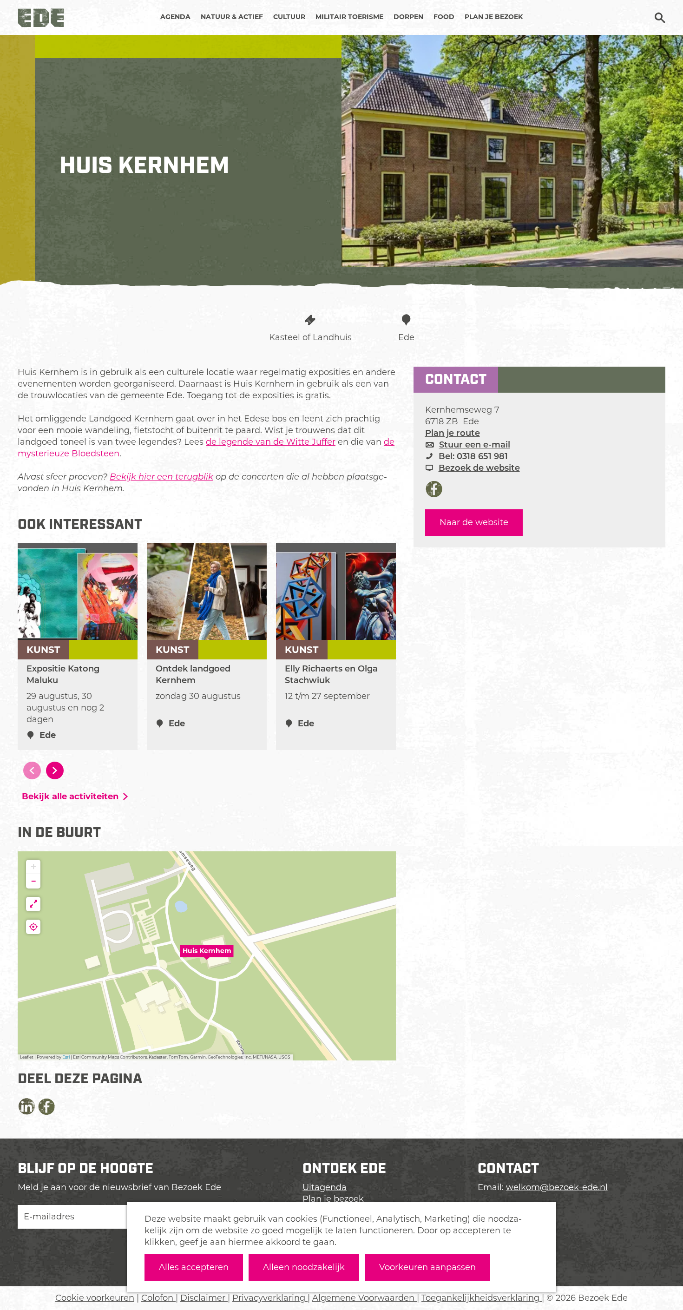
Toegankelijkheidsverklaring (481, 1298)
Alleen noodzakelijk (304, 1267)
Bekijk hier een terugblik (161, 477)
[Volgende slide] (55, 770)
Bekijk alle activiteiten (70, 796)
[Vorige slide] (32, 770)
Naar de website (474, 522)
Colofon (158, 1298)
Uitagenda (324, 1187)
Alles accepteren (194, 1267)
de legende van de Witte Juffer (270, 442)
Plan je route (452, 433)
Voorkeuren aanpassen (427, 1267)
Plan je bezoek (333, 1199)
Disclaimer (204, 1298)
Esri (66, 1057)
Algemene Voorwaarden (364, 1298)
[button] (206, 955)
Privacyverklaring (270, 1298)
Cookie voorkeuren (94, 1298)
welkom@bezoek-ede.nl (557, 1187)
